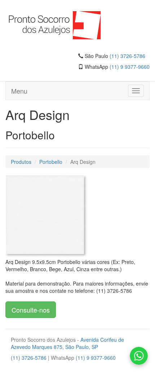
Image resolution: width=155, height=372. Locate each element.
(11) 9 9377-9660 (130, 66)
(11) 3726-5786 (127, 55)
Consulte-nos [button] (31, 309)
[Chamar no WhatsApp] (139, 356)
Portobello (50, 161)
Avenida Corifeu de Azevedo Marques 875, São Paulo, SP (67, 343)
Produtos (21, 161)
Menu (19, 90)
